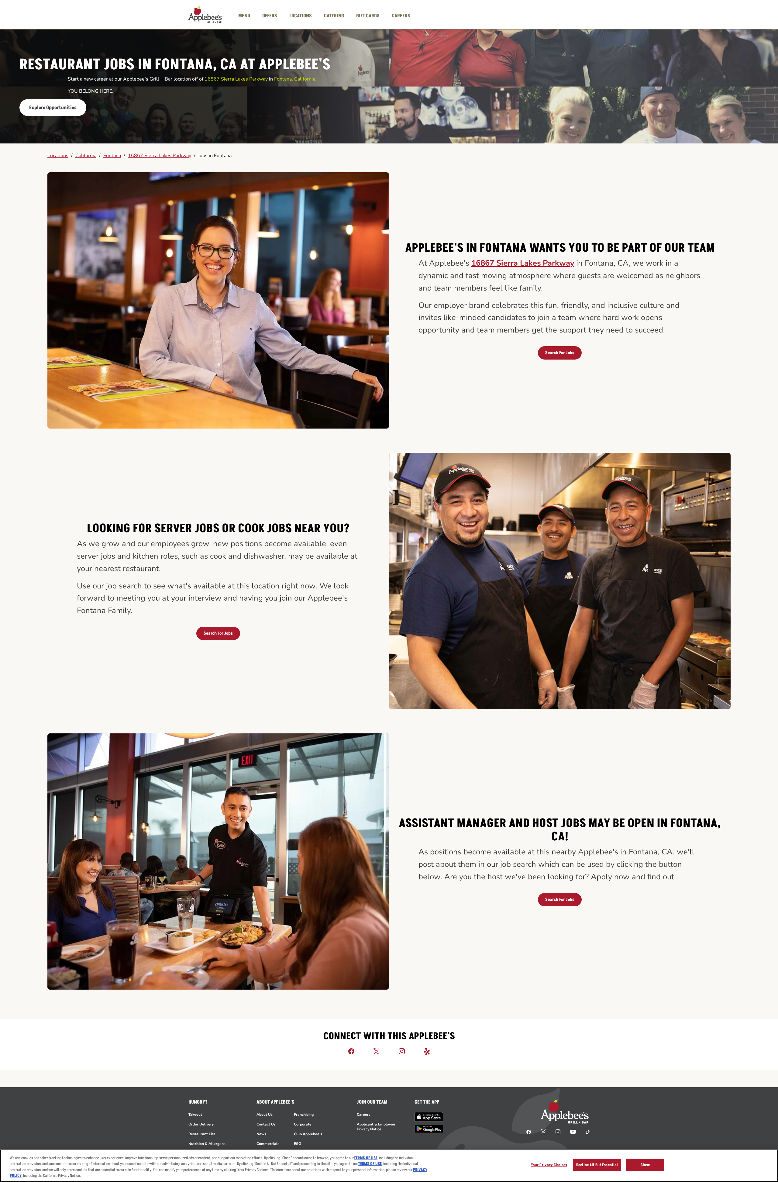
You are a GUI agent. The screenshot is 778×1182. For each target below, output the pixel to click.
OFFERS (269, 16)
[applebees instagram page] (558, 1131)
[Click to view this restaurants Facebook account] (351, 1051)
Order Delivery (201, 1124)
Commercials (267, 1143)
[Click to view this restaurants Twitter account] (377, 1051)
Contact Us (266, 1124)
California (85, 156)
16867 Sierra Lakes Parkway (159, 156)
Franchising (304, 1114)
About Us (264, 1114)
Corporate (303, 1124)
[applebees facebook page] (529, 1131)
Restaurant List (201, 1134)
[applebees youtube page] (573, 1131)
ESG (297, 1143)
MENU (244, 16)
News (261, 1134)
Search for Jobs (559, 353)
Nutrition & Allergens (206, 1143)
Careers (363, 1114)
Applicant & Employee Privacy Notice (376, 1127)
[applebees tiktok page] (585, 1131)
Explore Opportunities (53, 107)
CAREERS (401, 16)
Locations (57, 156)
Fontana (112, 156)
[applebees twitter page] (543, 1131)
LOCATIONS (300, 16)
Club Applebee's (308, 1134)
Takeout (195, 1114)
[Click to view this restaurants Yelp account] (427, 1051)
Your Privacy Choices (549, 1165)
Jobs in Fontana (215, 155)
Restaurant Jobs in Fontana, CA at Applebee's (175, 65)
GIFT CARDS (368, 16)
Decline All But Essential (597, 1165)
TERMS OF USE (365, 1158)
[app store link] (429, 1117)
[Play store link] (429, 1128)
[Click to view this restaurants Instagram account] (402, 1051)
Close (645, 1165)
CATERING (334, 16)
